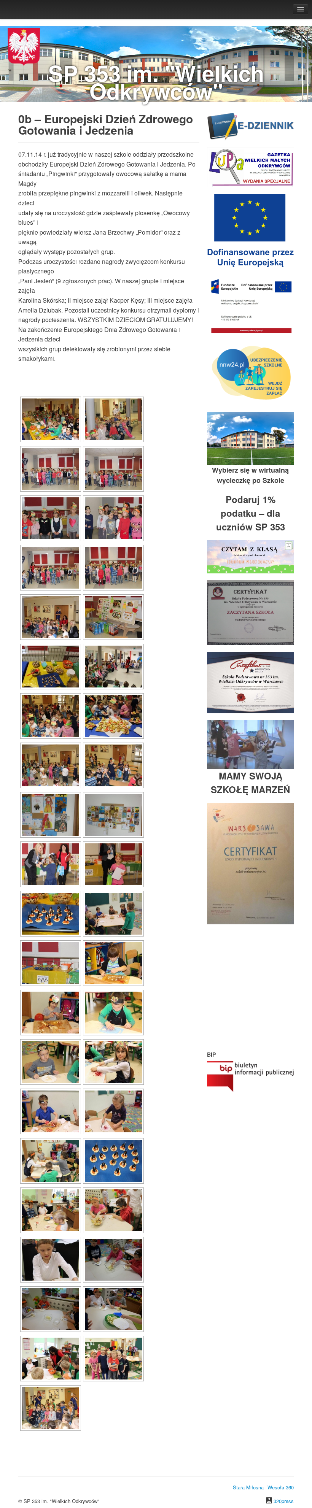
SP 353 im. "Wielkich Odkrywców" (156, 81)
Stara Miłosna (248, 1487)
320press (284, 1501)
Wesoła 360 (280, 1487)
